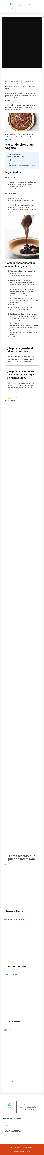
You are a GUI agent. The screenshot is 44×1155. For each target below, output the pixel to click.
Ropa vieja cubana (13, 1081)
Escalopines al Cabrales (15, 911)
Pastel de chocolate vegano (15, 157)
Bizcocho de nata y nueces (16, 966)
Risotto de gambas (13, 1021)
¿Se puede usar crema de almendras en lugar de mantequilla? (22, 166)
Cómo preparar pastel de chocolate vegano (20, 161)
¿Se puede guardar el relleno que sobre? (19, 163)
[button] (6, 76)
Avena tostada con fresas (16, 137)
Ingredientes (12, 159)
